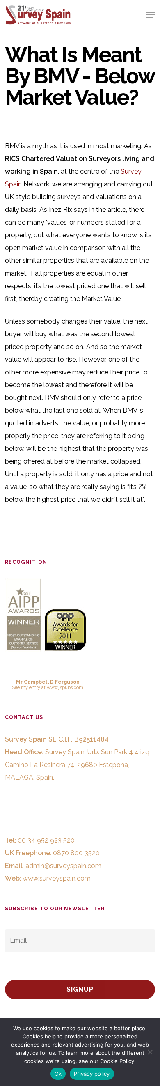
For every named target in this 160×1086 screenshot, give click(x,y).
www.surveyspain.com (57, 878)
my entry (30, 687)
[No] (150, 1052)
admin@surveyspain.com (63, 866)
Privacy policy (92, 1073)
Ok (58, 1073)
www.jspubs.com (65, 687)
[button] (150, 15)
